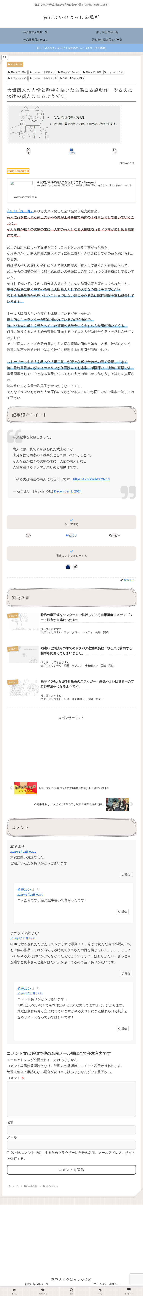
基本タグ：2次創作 (70, 72)
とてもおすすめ (18, 78)
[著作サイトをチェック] (68, 567)
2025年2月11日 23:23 (30, 993)
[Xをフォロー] (75, 567)
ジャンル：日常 (115, 72)
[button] (114, 151)
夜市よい (24, 889)
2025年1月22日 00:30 (30, 894)
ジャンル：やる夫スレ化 (44, 78)
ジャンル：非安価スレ (43, 72)
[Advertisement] (71, 747)
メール (12, 1137)
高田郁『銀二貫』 (20, 211)
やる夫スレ (16, 64)
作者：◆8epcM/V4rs (73, 78)
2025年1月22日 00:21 (23, 851)
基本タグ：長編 (93, 72)
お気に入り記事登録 (18, 171)
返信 (127, 874)
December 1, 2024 (68, 491)
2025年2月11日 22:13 (23, 938)
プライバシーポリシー (106, 1284)
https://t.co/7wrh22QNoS (91, 479)
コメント (16, 1078)
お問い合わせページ (36, 1284)
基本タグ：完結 (18, 72)
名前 (10, 1122)
